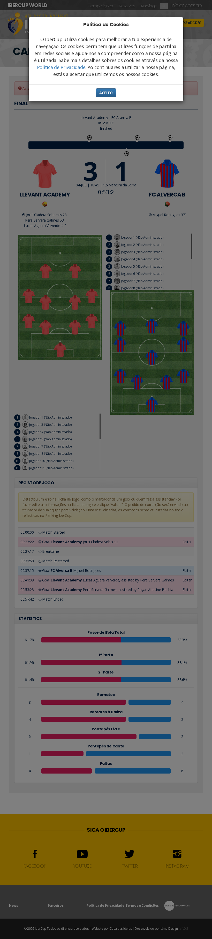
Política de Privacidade (61, 67)
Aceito (106, 92)
